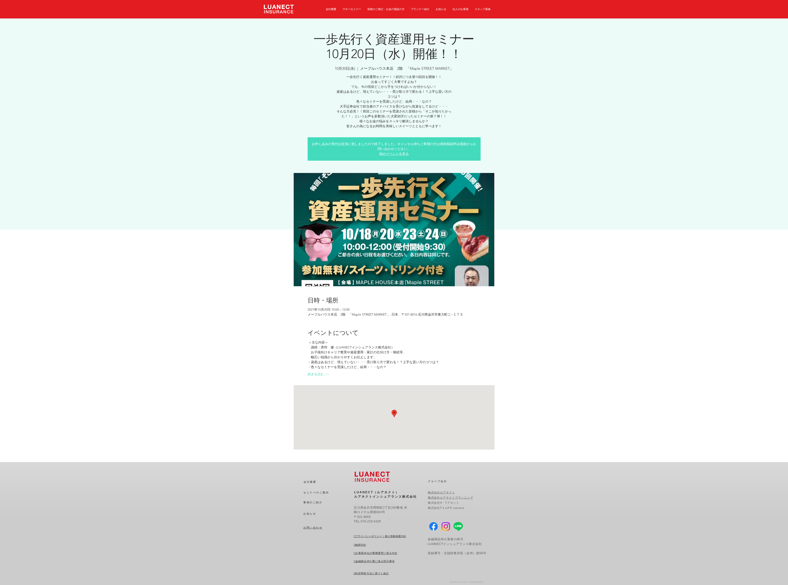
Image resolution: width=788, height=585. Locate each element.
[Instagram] (445, 526)
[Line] (458, 526)
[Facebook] (433, 526)
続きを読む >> (318, 374)
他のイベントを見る (394, 154)
